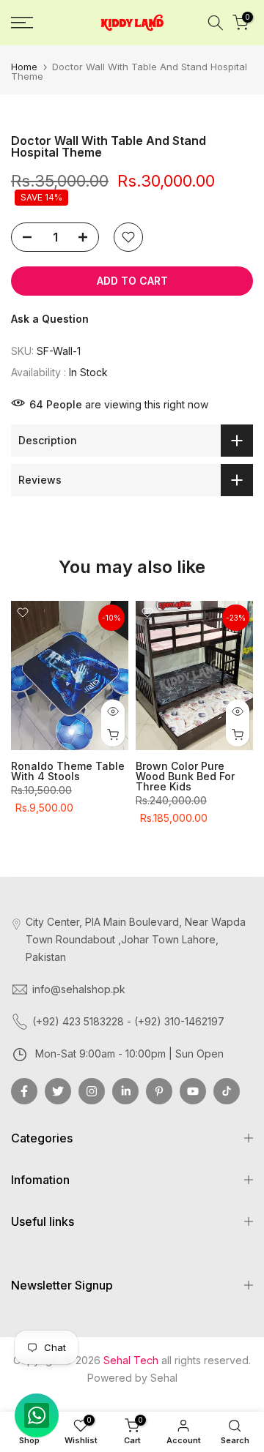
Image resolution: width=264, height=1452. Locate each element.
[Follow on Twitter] (58, 1091)
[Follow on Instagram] (91, 1091)
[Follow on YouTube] (193, 1091)
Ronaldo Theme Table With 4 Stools (68, 771)
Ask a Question (50, 319)
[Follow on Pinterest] (159, 1091)
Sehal (163, 1377)
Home (24, 66)
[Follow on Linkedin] (125, 1091)
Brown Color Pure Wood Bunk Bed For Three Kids (185, 776)
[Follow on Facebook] (24, 1091)
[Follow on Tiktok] (226, 1091)
